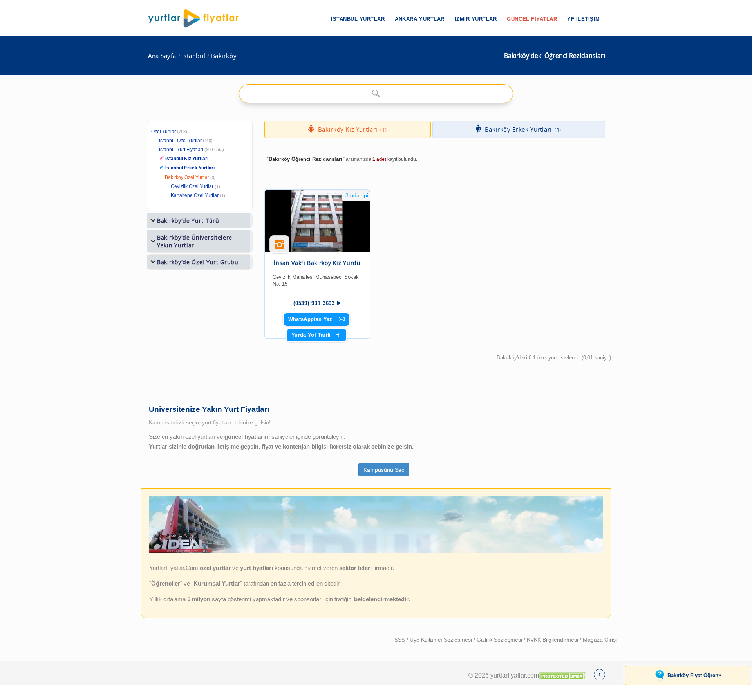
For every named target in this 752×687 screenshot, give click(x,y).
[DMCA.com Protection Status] (562, 675)
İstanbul (193, 56)
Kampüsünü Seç (383, 470)
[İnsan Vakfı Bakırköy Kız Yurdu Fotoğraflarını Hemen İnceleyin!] (279, 247)
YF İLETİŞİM (583, 19)
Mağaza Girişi (600, 640)
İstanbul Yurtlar (358, 19)
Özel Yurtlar (163, 131)
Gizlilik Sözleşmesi (500, 640)
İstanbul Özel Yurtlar (180, 140)
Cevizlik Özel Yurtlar (192, 186)
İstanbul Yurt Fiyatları (191, 149)
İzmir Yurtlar (476, 19)
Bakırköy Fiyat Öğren (694, 675)
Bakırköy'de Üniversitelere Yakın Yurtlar (194, 241)
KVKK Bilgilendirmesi (553, 640)
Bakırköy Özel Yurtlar (187, 177)
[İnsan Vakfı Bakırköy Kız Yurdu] (317, 221)
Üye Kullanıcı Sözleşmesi (442, 640)
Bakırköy (224, 56)
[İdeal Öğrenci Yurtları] (376, 551)
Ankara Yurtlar (419, 19)
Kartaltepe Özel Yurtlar (195, 195)
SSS (400, 640)
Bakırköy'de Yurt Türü (188, 220)
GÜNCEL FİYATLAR (532, 19)
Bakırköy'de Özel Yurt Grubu (198, 262)
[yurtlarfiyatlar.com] (197, 18)
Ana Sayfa (162, 56)
